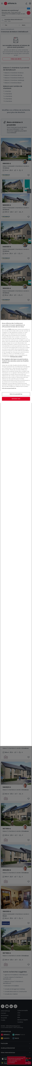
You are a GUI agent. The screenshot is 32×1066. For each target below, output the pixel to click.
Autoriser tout (16, 398)
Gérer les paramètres (16, 394)
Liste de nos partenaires (9, 388)
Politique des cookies (16, 356)
